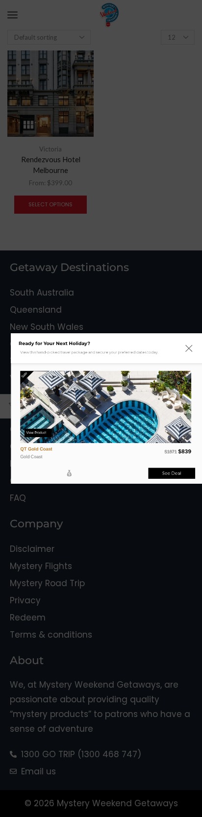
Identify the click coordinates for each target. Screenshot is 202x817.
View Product (36, 433)
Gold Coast (32, 456)
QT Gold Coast (36, 448)
